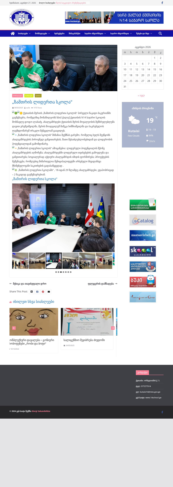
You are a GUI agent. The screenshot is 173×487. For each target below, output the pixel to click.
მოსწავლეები (41, 33)
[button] (29, 33)
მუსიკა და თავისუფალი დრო (29, 283)
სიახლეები (23, 33)
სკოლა (38, 96)
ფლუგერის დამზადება (101, 283)
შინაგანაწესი (74, 33)
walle (28, 108)
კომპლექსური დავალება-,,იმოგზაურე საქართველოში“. (85, 343)
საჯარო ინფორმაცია (94, 33)
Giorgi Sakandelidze (41, 411)
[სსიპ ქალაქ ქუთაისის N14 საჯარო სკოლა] (12, 33)
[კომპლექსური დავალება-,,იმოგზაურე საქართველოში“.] (94, 310)
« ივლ (141, 95)
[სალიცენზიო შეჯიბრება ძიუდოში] (38, 310)
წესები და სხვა (142, 33)
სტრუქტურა (59, 33)
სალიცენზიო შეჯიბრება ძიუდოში (35, 340)
